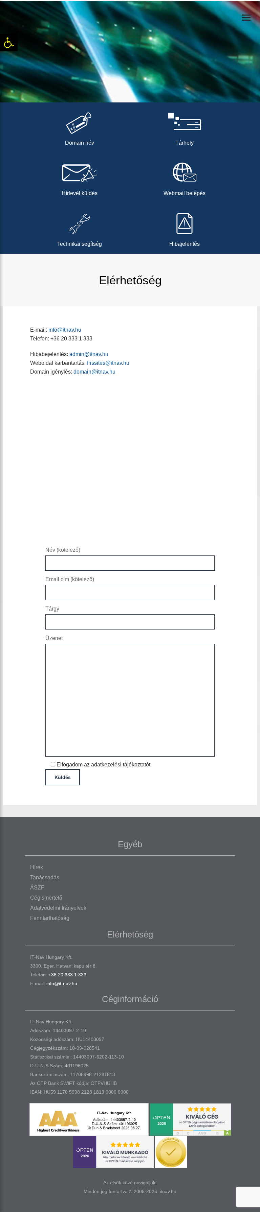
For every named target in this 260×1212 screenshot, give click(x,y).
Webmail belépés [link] (184, 193)
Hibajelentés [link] (184, 244)
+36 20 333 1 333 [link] (67, 974)
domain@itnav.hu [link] (94, 372)
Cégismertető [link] (46, 898)
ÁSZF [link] (37, 887)
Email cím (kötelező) (69, 579)
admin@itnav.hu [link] (88, 354)
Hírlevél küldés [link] (80, 193)
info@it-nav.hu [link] (61, 983)
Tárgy (52, 609)
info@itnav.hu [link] (64, 330)
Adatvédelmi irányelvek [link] (58, 908)
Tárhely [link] (184, 143)
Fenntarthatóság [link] (49, 918)
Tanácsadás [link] (44, 877)
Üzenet (54, 638)
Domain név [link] (79, 143)
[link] (9, 42)
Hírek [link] (36, 867)
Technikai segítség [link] (79, 244)
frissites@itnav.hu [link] (108, 363)
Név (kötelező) (62, 550)
